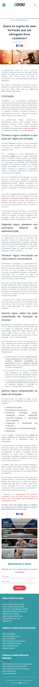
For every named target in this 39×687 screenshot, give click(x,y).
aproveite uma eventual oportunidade (15, 198)
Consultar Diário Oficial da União (13, 604)
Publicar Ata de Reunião (10, 614)
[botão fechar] (3, 5)
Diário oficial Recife (9, 671)
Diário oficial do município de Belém (14, 666)
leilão (9, 357)
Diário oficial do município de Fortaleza (15, 669)
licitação (8, 91)
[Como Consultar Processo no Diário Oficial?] (19, 544)
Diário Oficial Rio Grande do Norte (13, 641)
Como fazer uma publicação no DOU (15, 609)
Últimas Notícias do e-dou (11, 618)
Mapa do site (6, 621)
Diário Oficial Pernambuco (11, 636)
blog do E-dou (11, 18)
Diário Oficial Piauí (8, 639)
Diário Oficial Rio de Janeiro (11, 643)
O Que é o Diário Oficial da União (13, 607)
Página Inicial (3, 18)
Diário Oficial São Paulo (10, 646)
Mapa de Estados (8, 648)
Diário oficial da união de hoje (12, 616)
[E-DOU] (19, 5)
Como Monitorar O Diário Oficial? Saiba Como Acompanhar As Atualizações (18, 556)
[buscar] (35, 5)
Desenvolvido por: (14, 682)
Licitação (5, 101)
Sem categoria (18, 18)
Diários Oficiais (6, 552)
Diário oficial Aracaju (9, 673)
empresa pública (30, 128)
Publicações (5, 522)
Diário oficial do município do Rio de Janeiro (17, 664)
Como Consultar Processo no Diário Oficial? (18, 546)
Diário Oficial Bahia (8, 634)
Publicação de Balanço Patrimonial (14, 611)
